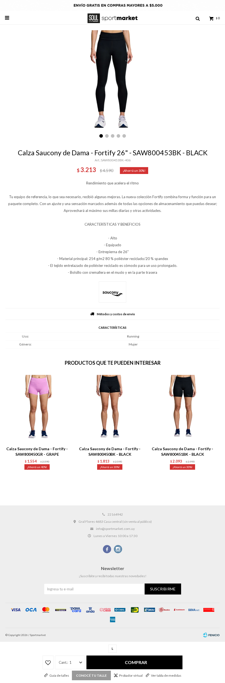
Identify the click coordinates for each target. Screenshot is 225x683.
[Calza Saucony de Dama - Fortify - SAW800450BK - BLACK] (109, 409)
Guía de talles (59, 675)
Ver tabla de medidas (166, 675)
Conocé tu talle (91, 675)
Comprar (136, 662)
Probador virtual (131, 675)
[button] (197, 18)
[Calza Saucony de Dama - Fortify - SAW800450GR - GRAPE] (37, 409)
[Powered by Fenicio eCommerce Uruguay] (211, 635)
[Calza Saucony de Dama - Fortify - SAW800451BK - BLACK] (182, 409)
